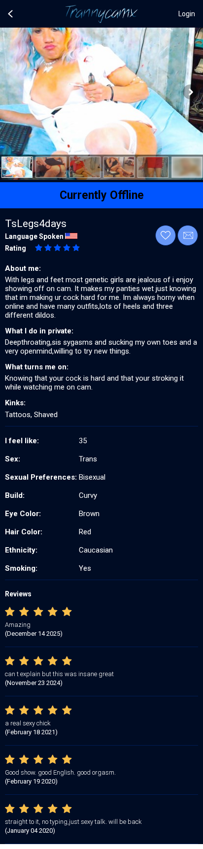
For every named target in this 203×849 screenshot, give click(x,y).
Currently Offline (102, 195)
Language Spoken (34, 236)
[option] (17, 167)
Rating (15, 248)
